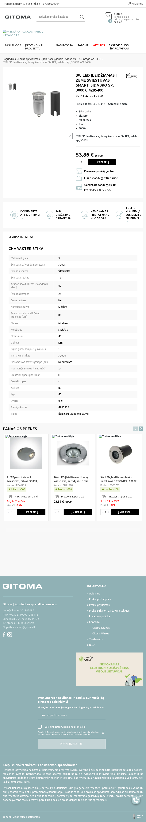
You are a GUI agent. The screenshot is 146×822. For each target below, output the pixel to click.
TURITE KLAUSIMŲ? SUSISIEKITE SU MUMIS (133, 213)
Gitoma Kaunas (101, 627)
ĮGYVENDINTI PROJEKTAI (34, 47)
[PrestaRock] (138, 816)
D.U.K (92, 644)
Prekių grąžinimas (99, 604)
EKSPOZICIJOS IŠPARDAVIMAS (119, 47)
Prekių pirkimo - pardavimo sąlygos (109, 610)
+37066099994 (50, 3)
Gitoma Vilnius (100, 633)
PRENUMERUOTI (71, 744)
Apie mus (94, 593)
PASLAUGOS (13, 45)
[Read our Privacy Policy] (103, 732)
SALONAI (83, 45)
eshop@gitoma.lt (25, 627)
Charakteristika (21, 236)
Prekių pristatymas (100, 599)
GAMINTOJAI (65, 45)
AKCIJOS (99, 45)
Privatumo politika (99, 616)
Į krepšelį (102, 162)
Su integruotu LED (89, 95)
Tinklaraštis (96, 639)
